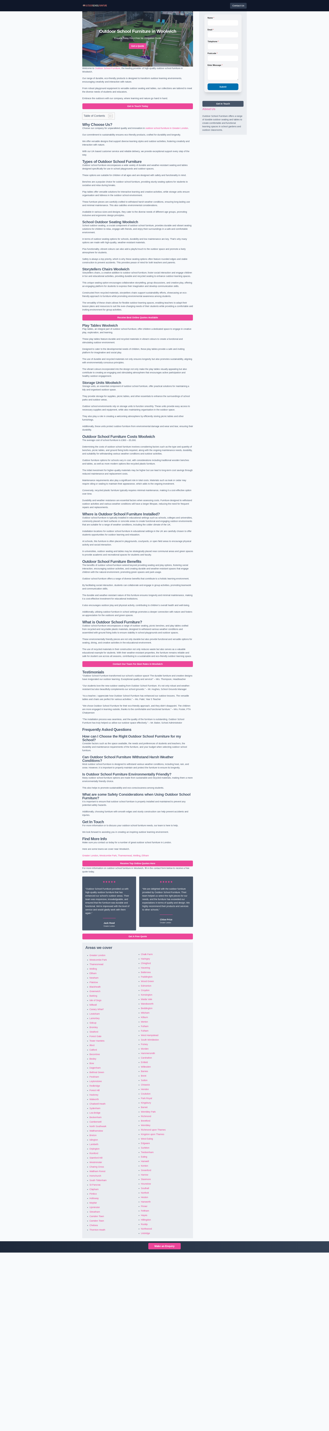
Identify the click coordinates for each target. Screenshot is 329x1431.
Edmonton (146, 986)
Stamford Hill (95, 1158)
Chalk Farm (147, 954)
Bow (91, 1063)
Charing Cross (96, 1167)
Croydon (145, 990)
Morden (145, 1049)
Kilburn (144, 1017)
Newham (93, 978)
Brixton (93, 1135)
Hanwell (145, 1161)
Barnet (144, 1107)
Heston (144, 1197)
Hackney (93, 1095)
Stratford (93, 1032)
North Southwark (97, 1126)
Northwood (146, 1228)
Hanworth (146, 1201)
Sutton (144, 1080)
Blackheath (95, 987)
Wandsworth (147, 1004)
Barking (93, 996)
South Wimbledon (150, 1040)
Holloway (94, 1198)
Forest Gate (95, 1036)
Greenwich (94, 991)
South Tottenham (98, 1180)
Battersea (145, 972)
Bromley (93, 1027)
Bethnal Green (96, 1072)
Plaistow (93, 982)
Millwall (93, 1005)
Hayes (144, 1215)
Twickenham (147, 1152)
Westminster (95, 1162)
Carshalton (146, 1058)
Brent (143, 1076)
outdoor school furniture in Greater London (166, 128)
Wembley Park (148, 1112)
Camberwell (95, 1122)
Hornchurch (95, 1176)
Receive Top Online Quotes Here (137, 863)
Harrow (144, 1174)
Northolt (145, 1192)
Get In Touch (223, 103)
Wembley (145, 1125)
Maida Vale (146, 999)
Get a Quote (137, 46)
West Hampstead (149, 1035)
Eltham (145, 855)
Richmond (146, 1116)
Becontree (94, 1054)
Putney (144, 1044)
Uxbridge (145, 1233)
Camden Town (96, 1216)
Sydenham (94, 1108)
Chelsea (93, 1225)
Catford (93, 1050)
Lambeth (93, 1144)
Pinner (144, 1206)
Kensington (146, 995)
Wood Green (147, 981)
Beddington (146, 1008)
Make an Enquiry (164, 1246)
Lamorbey (94, 1018)
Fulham (144, 1026)
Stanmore (146, 1179)
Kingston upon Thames (152, 1134)
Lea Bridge (94, 1113)
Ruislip (144, 1224)
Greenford (146, 1170)
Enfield (144, 1062)
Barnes (144, 1071)
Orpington (94, 1149)
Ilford (91, 1045)
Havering (145, 968)
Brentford (145, 1120)
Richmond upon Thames (153, 1129)
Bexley (92, 1059)
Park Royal (146, 1098)
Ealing (144, 1156)
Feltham (145, 1210)
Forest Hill (94, 1090)
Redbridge (94, 1086)
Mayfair (93, 1203)
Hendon (145, 1089)
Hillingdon (146, 1219)
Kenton (144, 1165)
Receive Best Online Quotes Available (137, 317)
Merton (144, 1022)
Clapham (94, 1189)
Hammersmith (148, 1053)
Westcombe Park (108, 855)
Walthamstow (96, 1131)
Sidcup (92, 1023)
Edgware (145, 1143)
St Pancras (94, 1185)
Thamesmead (125, 855)
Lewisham (94, 1014)
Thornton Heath (97, 1230)
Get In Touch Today (137, 106)
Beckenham (95, 1117)
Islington (93, 1140)
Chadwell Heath (97, 1104)
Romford (93, 1153)
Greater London (90, 855)
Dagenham (95, 1068)
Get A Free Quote (138, 936)
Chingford (146, 963)
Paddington (146, 977)
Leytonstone (95, 1081)
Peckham (94, 1077)
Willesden (146, 1067)
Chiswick (145, 1085)
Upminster (94, 1207)
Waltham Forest (97, 1171)
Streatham (94, 1212)
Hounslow (146, 1183)
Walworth (94, 1099)
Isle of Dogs (95, 1000)
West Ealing (147, 1138)
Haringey (145, 959)
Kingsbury (146, 1103)
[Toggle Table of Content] (109, 116)
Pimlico (93, 1194)
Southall (145, 1188)
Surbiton (145, 1147)
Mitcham (145, 1013)
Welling (136, 855)
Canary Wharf (96, 1009)
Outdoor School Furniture (107, 68)
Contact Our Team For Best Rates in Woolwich (138, 664)
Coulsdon (145, 1094)
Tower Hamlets (96, 1041)
